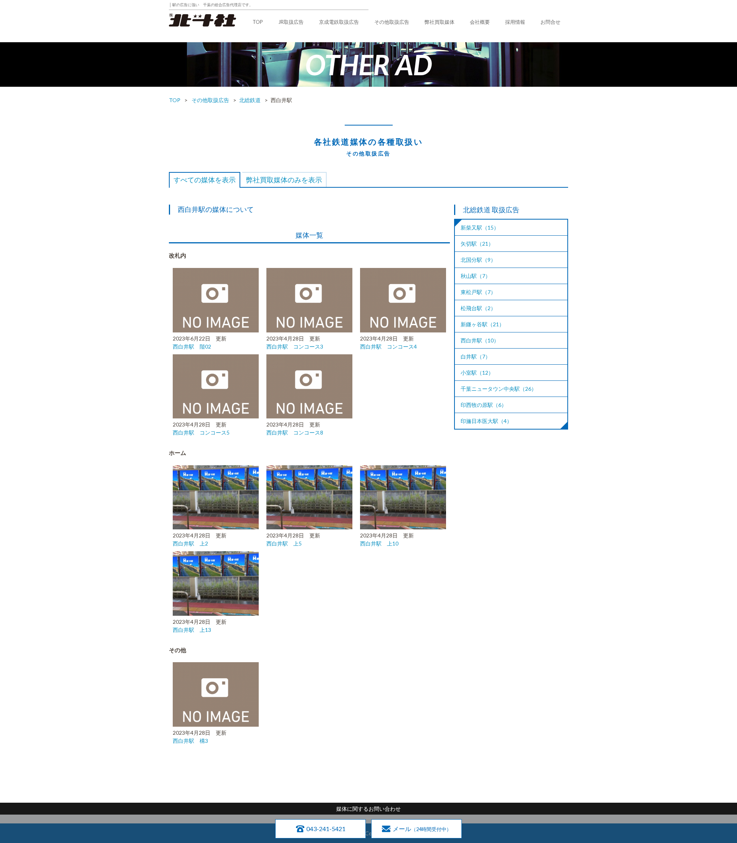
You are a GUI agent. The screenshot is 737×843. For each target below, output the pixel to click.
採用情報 (515, 22)
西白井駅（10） (480, 340)
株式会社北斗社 (202, 20)
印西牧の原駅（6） (484, 405)
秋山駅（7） (476, 276)
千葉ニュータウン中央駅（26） (499, 388)
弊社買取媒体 (439, 22)
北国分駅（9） (478, 259)
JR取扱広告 (291, 22)
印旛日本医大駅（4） (486, 421)
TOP (258, 22)
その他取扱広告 (391, 22)
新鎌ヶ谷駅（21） (482, 324)
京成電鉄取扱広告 (339, 22)
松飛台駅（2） (478, 308)
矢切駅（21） (477, 243)
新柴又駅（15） (480, 227)
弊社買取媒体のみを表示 (284, 179)
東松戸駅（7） (478, 292)
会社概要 (480, 22)
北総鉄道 (250, 100)
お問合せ (550, 22)
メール (422, 828)
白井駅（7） (476, 356)
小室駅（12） (477, 372)
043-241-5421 (325, 828)
